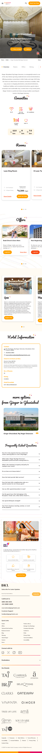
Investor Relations (14, 740)
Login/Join (7, 252)
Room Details (7, 196)
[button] (21, 454)
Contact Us (26, 630)
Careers (3, 640)
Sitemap (4, 635)
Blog (3, 633)
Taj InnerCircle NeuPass (7, 628)
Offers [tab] (23, 67)
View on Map (17, 49)
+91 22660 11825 (7, 604)
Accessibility (26, 640)
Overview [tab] (6, 67)
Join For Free (21, 575)
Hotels (7, 60)
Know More (23, 252)
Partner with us (27, 623)
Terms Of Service (32, 738)
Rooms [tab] (15, 67)
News (3, 642)
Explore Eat (8, 317)
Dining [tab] (31, 67)
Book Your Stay (22, 196)
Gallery (28, 49)
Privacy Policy (27, 635)
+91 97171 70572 (10, 352)
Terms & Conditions (28, 637)
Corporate (4, 738)
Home (2, 60)
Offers (3, 626)
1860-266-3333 (7, 602)
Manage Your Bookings (29, 626)
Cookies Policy (5, 743)
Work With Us (21, 738)
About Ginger (5, 637)
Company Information (29, 628)
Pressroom (11, 738)
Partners (24, 740)
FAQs (25, 633)
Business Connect (6, 630)
